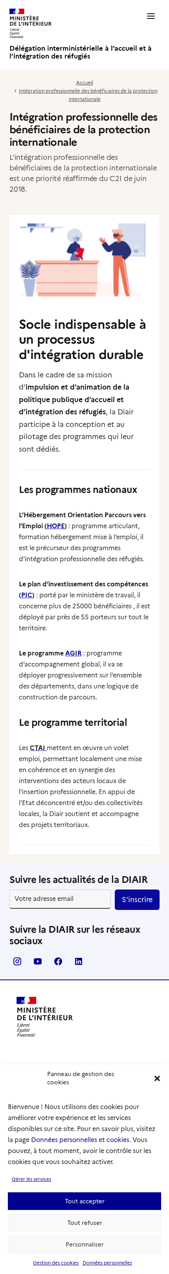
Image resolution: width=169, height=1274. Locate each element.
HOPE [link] (55, 526)
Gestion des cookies (56, 1263)
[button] (157, 1078)
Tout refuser (84, 1222)
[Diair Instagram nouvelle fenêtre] (17, 964)
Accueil (84, 83)
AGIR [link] (73, 653)
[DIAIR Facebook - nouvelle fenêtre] (58, 964)
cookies (118, 1140)
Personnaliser (85, 1244)
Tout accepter (85, 1201)
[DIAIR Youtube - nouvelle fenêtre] (37, 964)
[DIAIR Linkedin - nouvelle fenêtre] (78, 964)
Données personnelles (64, 1140)
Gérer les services (31, 1179)
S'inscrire (137, 899)
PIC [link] (26, 595)
